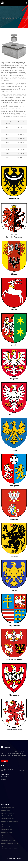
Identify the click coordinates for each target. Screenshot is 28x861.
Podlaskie (14, 520)
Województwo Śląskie (6, 837)
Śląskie (14, 590)
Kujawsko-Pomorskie (14, 237)
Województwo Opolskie (6, 829)
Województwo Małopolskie (7, 807)
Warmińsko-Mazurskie (14, 660)
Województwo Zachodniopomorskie (9, 848)
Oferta (11, 20)
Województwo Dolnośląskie (7, 818)
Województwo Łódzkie (6, 826)
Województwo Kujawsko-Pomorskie (9, 821)
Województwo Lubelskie (6, 810)
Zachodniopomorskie (14, 730)
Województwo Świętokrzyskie (8, 840)
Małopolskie (14, 379)
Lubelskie (14, 310)
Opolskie (14, 450)
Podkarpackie (14, 486)
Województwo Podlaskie (7, 832)
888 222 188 (21, 770)
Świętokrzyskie (14, 626)
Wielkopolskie (14, 695)
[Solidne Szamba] (6, 2)
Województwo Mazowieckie (7, 815)
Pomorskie (14, 557)
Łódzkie (14, 274)
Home (5, 20)
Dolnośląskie (14, 198)
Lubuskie (14, 345)
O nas (4, 761)
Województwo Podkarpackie (7, 813)
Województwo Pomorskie (7, 835)
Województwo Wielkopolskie (7, 846)
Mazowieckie (14, 415)
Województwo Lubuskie (6, 824)
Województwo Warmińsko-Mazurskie (9, 843)
